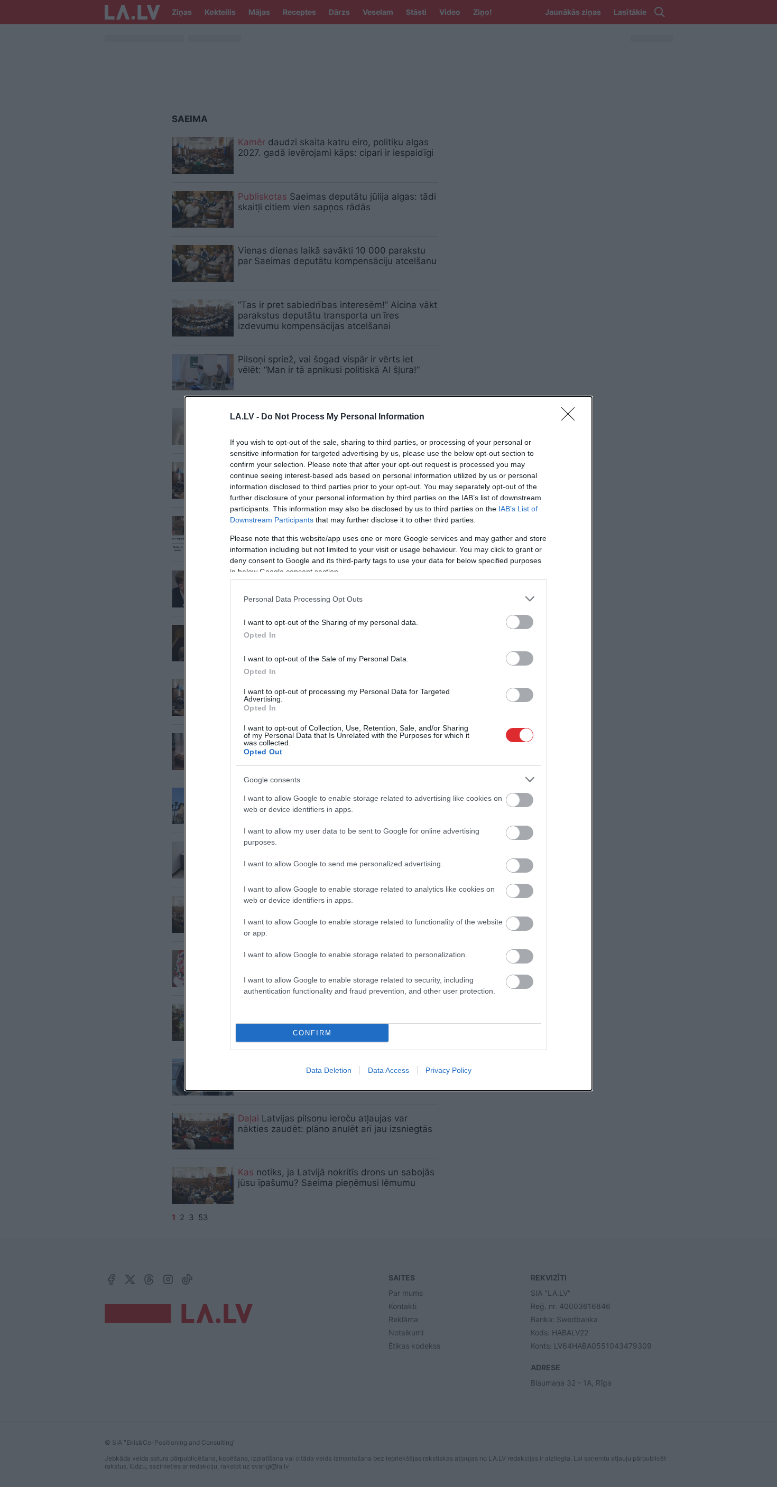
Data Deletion (329, 1070)
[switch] (519, 622)
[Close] (571, 417)
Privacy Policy (448, 1070)
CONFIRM (312, 1033)
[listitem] (388, 598)
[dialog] (388, 743)
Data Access (388, 1070)
